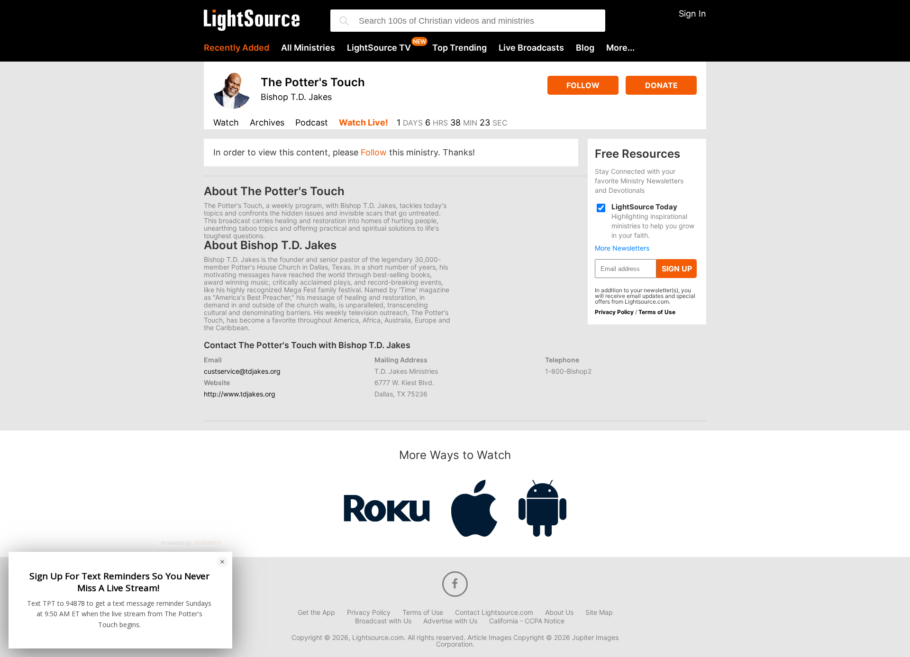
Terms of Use (656, 311)
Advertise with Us (450, 621)
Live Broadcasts (531, 48)
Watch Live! (363, 122)
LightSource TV (379, 48)
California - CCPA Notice (526, 621)
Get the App (316, 612)
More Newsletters (622, 248)
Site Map (599, 612)
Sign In (692, 13)
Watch (226, 122)
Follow (583, 85)
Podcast (311, 122)
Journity (207, 543)
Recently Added (236, 48)
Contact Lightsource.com (494, 612)
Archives (267, 122)
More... (620, 48)
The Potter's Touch (313, 82)
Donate (661, 85)
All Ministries (308, 48)
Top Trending (459, 48)
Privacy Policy (614, 311)
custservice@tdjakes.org (242, 371)
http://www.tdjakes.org (239, 394)
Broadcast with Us (383, 621)
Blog (585, 48)
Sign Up (677, 268)
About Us (559, 612)
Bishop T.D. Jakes (296, 97)
